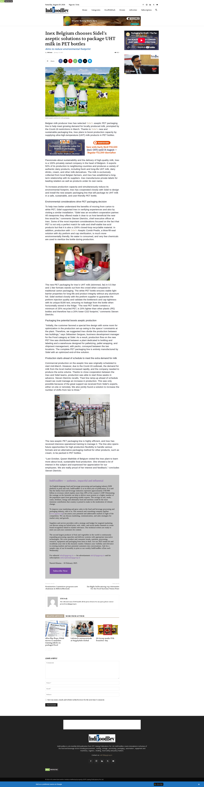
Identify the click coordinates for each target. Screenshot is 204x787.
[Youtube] (157, 4)
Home (84, 10)
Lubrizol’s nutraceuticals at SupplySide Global (81, 639)
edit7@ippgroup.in (106, 755)
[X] (153, 4)
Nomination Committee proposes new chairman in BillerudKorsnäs (61, 588)
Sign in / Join (74, 5)
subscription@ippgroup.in (70, 558)
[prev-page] (46, 649)
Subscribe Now (60, 570)
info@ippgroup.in (66, 555)
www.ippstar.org (56, 513)
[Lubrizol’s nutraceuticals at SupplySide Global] (82, 629)
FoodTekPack (110, 10)
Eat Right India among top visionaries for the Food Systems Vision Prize (103, 588)
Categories (95, 10)
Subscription (146, 10)
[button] (156, 10)
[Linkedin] (150, 4)
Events (122, 10)
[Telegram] (90, 61)
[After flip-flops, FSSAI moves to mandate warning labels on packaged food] (56, 629)
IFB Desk (49, 52)
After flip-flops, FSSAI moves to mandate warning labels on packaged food (54, 641)
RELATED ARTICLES (55, 616)
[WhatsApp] (75, 61)
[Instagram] (146, 4)
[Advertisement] (102, 724)
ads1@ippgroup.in (97, 555)
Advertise (133, 10)
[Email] (85, 61)
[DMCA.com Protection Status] (6, 2)
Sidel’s (90, 123)
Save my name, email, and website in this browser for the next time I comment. (76, 700)
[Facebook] (143, 4)
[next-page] (50, 649)
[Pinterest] (70, 61)
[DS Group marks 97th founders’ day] (107, 629)
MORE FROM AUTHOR (75, 616)
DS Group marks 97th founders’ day (105, 639)
